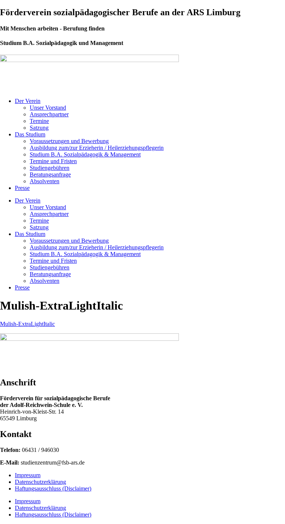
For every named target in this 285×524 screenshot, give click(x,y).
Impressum (27, 475)
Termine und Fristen (53, 161)
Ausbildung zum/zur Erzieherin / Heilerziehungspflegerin (97, 148)
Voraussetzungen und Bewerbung (69, 141)
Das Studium (30, 134)
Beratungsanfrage (50, 174)
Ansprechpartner (49, 114)
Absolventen (44, 181)
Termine (39, 121)
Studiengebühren (49, 168)
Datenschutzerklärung (40, 482)
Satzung (39, 127)
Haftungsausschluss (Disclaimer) (53, 488)
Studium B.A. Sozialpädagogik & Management (85, 154)
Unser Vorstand (48, 107)
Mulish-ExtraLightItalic (27, 324)
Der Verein (27, 101)
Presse (22, 188)
